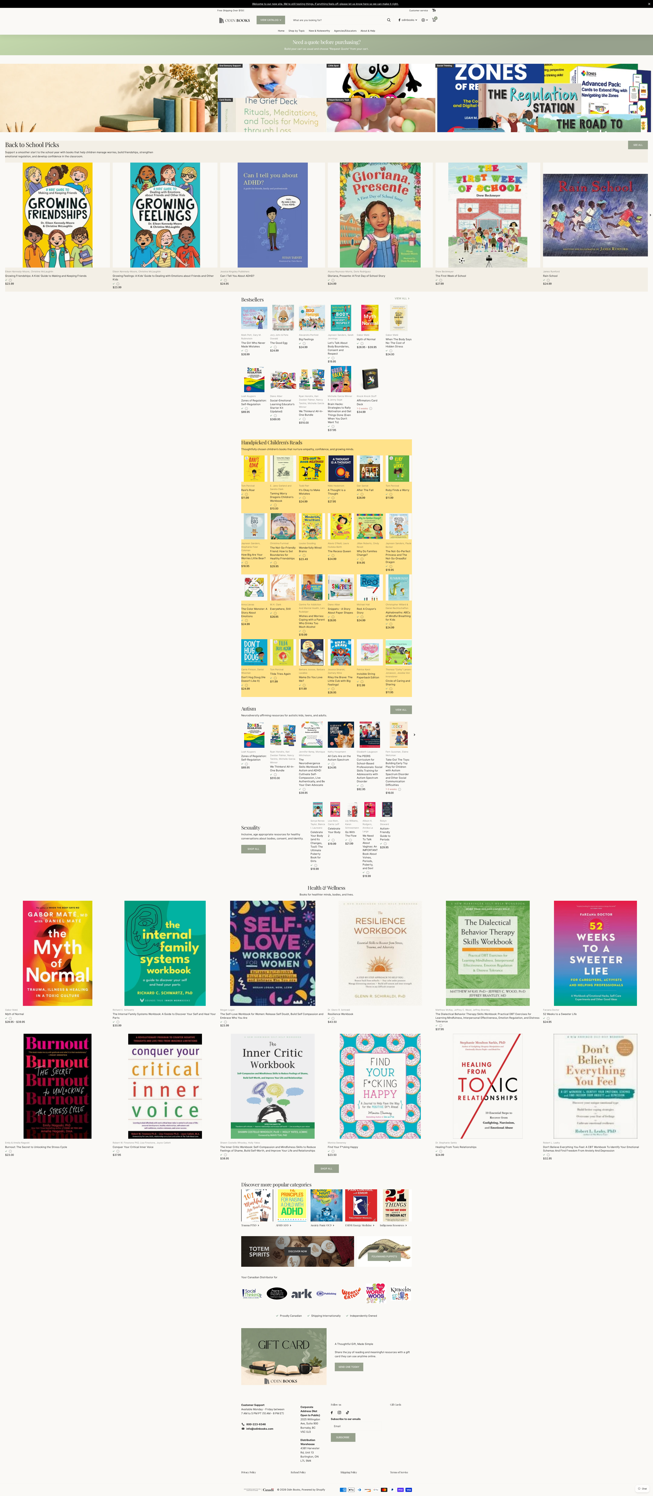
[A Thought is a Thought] (341, 468)
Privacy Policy (248, 1472)
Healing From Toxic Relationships (456, 1147)
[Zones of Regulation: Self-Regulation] (254, 379)
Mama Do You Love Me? (310, 679)
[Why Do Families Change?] (370, 526)
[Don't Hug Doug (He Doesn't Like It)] (254, 652)
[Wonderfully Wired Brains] (312, 526)
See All (638, 144)
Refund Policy (298, 1472)
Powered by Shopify (313, 1489)
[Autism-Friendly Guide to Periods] (387, 809)
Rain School (550, 275)
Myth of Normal (366, 339)
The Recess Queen (339, 551)
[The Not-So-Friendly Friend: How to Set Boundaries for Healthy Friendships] (283, 526)
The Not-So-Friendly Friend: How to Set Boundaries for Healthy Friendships (283, 553)
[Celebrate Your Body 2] (335, 809)
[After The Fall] (370, 468)
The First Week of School (451, 275)
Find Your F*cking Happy (343, 1147)
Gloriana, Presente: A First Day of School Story (356, 275)
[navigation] (650, 215)
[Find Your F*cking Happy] (380, 1086)
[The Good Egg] (283, 318)
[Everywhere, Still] (283, 587)
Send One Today (349, 1366)
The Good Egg (278, 342)
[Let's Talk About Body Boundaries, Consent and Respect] (341, 318)
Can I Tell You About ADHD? (237, 275)
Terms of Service (399, 1472)
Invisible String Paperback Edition (368, 675)
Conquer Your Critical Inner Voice (133, 1147)
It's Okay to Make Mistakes (309, 491)
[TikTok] (347, 1412)
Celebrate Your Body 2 (334, 832)
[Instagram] (339, 1412)
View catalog (269, 19)
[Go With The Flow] (352, 809)
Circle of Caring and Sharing (398, 682)
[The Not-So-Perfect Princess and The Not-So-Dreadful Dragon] (399, 526)
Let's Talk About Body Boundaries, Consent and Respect (338, 348)
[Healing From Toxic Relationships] (488, 1086)
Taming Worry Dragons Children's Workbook (281, 497)
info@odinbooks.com (259, 1428)
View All (401, 709)
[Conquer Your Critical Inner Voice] (165, 1086)
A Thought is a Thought (337, 491)
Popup (10, 280)
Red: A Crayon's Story (366, 610)
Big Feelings (306, 339)
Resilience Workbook (340, 1014)
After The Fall (365, 490)
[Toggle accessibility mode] (434, 10)
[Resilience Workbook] (380, 953)
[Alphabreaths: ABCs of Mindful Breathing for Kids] (399, 587)
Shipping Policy (348, 1472)
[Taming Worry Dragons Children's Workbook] (283, 468)
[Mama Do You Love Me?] (312, 652)
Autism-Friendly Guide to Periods (385, 834)
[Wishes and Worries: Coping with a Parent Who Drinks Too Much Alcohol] (312, 587)
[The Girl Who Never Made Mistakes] (254, 318)
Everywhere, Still (280, 608)
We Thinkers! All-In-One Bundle (311, 413)
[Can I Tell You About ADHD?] (272, 215)
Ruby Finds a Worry (397, 490)
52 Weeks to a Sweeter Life (560, 1014)
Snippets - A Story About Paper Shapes (340, 610)
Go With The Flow (350, 833)
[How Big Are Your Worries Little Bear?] (254, 526)
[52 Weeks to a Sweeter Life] (595, 953)
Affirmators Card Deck (367, 402)
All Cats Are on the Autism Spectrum (339, 757)
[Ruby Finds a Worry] (399, 468)
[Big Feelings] (312, 318)
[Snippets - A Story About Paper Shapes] (341, 587)
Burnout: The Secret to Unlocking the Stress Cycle (36, 1147)
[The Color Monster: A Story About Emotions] (254, 587)
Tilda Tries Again (280, 673)
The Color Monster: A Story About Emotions (254, 612)
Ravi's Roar (248, 490)
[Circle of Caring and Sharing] (399, 652)
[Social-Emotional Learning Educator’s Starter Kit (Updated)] (283, 379)
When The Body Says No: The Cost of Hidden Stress (399, 343)
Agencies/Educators (345, 30)
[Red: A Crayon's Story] (370, 587)
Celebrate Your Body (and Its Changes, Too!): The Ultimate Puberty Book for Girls (317, 846)
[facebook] (332, 1412)
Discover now (297, 1251)
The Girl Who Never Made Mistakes (253, 344)
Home (281, 30)
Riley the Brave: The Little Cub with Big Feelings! (340, 681)
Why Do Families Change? (367, 553)
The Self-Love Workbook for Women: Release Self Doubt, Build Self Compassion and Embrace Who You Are (271, 1015)
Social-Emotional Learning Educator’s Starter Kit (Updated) (282, 406)
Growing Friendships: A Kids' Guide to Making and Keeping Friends (46, 275)
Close (649, 4)
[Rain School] (595, 215)
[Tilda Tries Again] (283, 652)
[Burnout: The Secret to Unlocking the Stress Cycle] (57, 1086)
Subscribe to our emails (346, 1419)
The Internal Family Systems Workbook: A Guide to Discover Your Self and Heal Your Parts (164, 1015)
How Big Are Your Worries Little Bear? (253, 556)
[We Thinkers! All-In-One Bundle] (312, 379)
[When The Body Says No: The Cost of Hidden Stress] (399, 318)
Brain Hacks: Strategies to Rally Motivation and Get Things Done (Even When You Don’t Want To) (339, 413)
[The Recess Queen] (341, 526)
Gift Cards (395, 1404)
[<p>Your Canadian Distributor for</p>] (252, 1293)
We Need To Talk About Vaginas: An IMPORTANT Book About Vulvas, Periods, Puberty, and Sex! (370, 852)
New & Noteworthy (319, 30)
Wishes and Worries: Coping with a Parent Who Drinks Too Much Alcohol (312, 621)
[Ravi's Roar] (254, 468)
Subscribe (343, 1437)
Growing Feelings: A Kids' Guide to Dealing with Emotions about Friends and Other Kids (163, 277)
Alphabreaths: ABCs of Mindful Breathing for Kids (398, 616)
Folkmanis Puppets (384, 1256)
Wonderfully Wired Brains (310, 549)
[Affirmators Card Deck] (370, 379)
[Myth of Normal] (370, 318)
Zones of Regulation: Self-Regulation (253, 402)
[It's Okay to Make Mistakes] (312, 468)
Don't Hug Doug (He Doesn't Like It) (253, 679)
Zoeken (389, 20)
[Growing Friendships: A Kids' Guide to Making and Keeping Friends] (57, 215)
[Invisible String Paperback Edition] (370, 652)
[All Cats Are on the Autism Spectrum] (341, 735)
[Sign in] (424, 20)
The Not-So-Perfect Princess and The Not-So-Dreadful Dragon (398, 557)
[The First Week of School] (488, 215)
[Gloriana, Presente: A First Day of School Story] (380, 215)
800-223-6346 (256, 1424)
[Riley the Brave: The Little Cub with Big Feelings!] (341, 652)
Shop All (253, 848)
